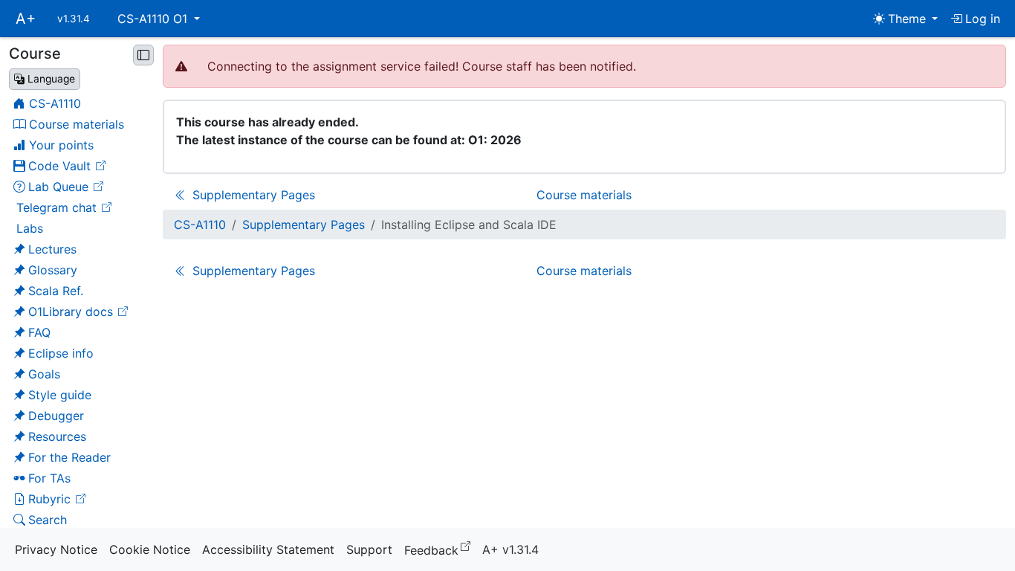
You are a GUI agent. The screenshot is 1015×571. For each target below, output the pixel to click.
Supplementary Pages (303, 224)
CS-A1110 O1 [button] (154, 18)
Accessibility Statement (268, 549)
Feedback (440, 549)
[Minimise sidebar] (143, 55)
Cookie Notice (149, 549)
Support (369, 549)
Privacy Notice (56, 549)
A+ (26, 19)
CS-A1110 (200, 224)
